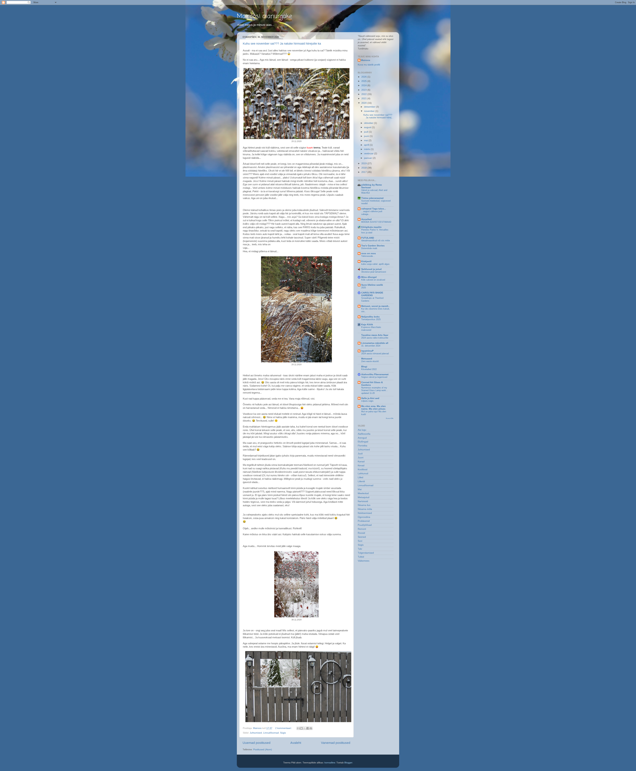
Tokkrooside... (368, 256)
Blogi (364, 366)
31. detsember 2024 (370, 345)
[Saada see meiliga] (298, 728)
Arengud (362, 438)
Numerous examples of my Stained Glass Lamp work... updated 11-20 (374, 390)
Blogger (348, 762)
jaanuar (368, 158)
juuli (366, 132)
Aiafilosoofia (364, 434)
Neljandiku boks (370, 316)
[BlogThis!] (301, 728)
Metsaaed (366, 358)
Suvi (360, 541)
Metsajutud (363, 497)
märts (367, 149)
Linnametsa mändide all (374, 343)
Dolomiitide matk (369, 248)
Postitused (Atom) (262, 749)
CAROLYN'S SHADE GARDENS (372, 294)
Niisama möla (365, 509)
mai (366, 140)
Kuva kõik (389, 418)
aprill (367, 145)
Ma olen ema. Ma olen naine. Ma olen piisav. (373, 407)
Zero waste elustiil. (370, 361)
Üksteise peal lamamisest (373, 272)
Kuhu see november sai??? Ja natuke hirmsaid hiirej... (378, 116)
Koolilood (362, 469)
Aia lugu (362, 430)
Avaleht (295, 742)
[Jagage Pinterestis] (311, 728)
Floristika (362, 445)
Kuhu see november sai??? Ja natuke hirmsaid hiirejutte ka (282, 43)
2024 (364, 85)
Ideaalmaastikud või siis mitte (375, 240)
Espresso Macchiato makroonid (371, 328)
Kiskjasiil (366, 261)
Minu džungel (369, 277)
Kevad (361, 465)
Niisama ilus (364, 505)
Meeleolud (363, 493)
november (369, 111)
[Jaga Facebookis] (307, 728)
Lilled (360, 477)
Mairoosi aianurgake (264, 16)
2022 (364, 94)
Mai (360, 489)
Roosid (361, 533)
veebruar (369, 153)
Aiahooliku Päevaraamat (375, 374)
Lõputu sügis (367, 401)
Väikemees (363, 561)
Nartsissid (363, 501)
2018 (364, 168)
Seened (362, 537)
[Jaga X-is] (304, 728)
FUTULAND (367, 238)
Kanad (361, 461)
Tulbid (361, 557)
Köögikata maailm (371, 227)
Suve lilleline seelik (372, 285)
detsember (370, 107)
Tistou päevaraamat (372, 198)
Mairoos (365, 60)
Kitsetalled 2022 (369, 369)
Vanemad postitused (335, 742)
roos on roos (368, 253)
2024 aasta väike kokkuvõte (374, 338)
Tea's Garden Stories (373, 245)
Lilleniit (361, 481)
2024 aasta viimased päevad (375, 353)
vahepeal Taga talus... (373, 208)
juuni (367, 136)
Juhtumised (256, 733)
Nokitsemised (365, 513)
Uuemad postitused (256, 742)
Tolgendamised (366, 553)
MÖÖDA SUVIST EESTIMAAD (376, 222)
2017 (364, 172)
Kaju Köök (367, 324)
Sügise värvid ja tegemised (374, 377)
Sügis (283, 733)
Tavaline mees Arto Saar (374, 335)
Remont (362, 529)
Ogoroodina (364, 517)
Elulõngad (363, 441)
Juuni (360, 457)
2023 (364, 90)
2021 (364, 98)
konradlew (329, 762)
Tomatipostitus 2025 (371, 319)
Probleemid (364, 521)
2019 (364, 163)
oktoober (369, 123)
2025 (364, 81)
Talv (360, 549)
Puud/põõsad (365, 525)
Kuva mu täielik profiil (369, 64)
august (368, 127)
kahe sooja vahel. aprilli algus (375, 264)
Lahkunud (363, 473)
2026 (364, 77)
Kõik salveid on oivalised (373, 280)
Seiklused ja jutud (371, 269)
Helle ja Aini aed (370, 398)
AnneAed (366, 219)
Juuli (360, 453)
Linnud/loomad (271, 733)
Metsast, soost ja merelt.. (375, 306)
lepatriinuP (367, 351)
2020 (364, 103)
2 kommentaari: (283, 728)
